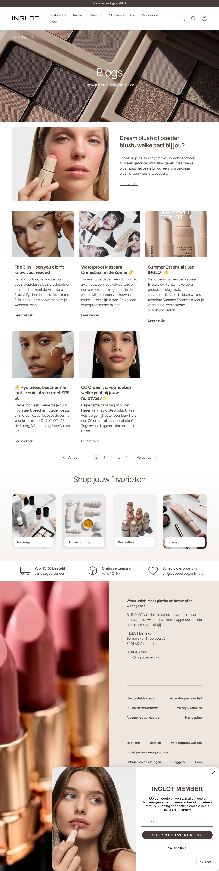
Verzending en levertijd (185, 698)
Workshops (150, 15)
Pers (198, 762)
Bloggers (178, 762)
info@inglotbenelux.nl (144, 657)
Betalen (155, 743)
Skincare (115, 15)
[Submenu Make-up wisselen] (104, 15)
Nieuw (78, 15)
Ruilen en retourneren (143, 708)
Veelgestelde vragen (141, 698)
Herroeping (193, 717)
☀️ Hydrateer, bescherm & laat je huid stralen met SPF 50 (42, 392)
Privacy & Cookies (189, 708)
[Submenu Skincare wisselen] (123, 15)
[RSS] (32, 37)
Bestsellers (57, 15)
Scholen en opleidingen (144, 762)
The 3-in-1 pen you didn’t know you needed (39, 269)
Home (15, 37)
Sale (132, 15)
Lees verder (129, 183)
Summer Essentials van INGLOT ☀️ (171, 269)
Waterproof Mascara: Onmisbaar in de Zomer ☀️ (107, 269)
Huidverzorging (79, 542)
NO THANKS (177, 847)
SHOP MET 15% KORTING (177, 835)
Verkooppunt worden (186, 743)
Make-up (95, 15)
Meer (53, 21)
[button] (204, 18)
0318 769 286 (137, 652)
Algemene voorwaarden (144, 717)
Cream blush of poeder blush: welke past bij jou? (152, 141)
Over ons (133, 743)
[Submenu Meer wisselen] (59, 21)
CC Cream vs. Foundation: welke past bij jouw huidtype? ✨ (107, 392)
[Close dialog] (213, 772)
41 (125, 457)
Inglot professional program (147, 752)
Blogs (24, 37)
